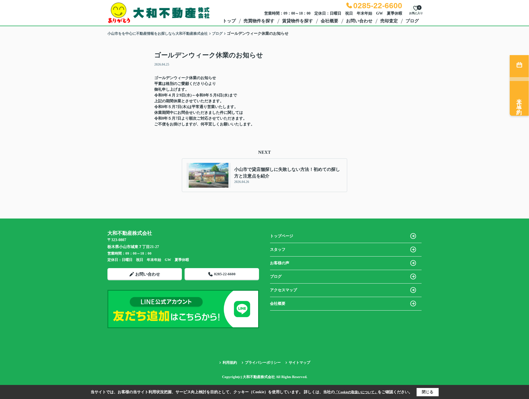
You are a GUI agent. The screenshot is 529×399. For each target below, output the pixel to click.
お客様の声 (279, 263)
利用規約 (230, 362)
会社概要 (329, 20)
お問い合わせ (359, 20)
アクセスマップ (283, 290)
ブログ (412, 20)
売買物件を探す (259, 20)
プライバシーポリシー (263, 362)
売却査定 (389, 20)
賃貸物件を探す (297, 20)
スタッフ (277, 249)
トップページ (281, 236)
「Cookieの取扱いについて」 (356, 392)
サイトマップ (299, 362)
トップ (229, 20)
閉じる (427, 392)
